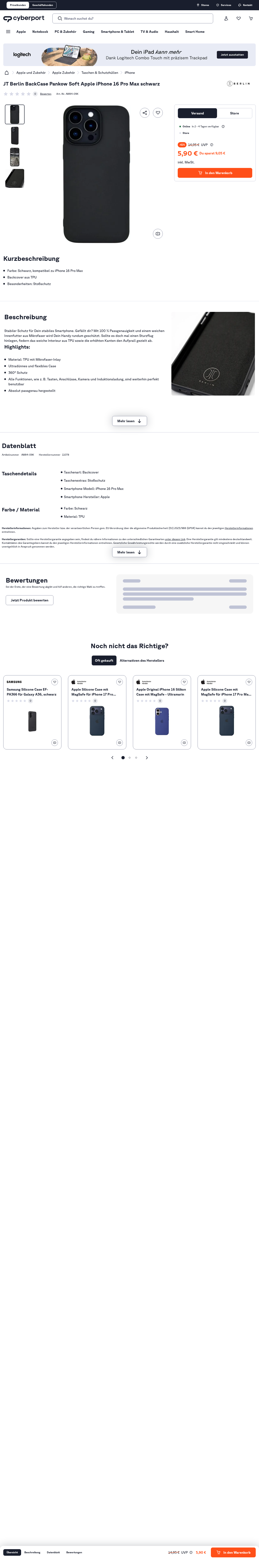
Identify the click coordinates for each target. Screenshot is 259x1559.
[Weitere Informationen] (223, 126)
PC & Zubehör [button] (65, 31)
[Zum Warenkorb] (251, 18)
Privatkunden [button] (18, 5)
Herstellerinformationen (239, 528)
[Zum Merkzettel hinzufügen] (158, 113)
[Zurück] (112, 758)
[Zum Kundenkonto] (226, 18)
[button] (211, 144)
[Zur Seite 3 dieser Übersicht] (136, 757)
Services (226, 5)
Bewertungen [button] (74, 1552)
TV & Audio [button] (149, 31)
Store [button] (234, 113)
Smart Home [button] (195, 31)
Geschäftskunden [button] (42, 5)
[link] (20, 93)
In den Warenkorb (218, 173)
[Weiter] (147, 758)
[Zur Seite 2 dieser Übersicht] (129, 757)
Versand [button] (197, 113)
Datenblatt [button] (53, 1552)
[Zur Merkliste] (238, 18)
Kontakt (247, 5)
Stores (205, 5)
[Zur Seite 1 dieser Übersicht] (123, 757)
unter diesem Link (175, 539)
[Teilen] (145, 113)
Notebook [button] (40, 31)
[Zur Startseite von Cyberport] (23, 18)
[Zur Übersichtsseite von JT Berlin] (238, 83)
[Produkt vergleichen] (158, 234)
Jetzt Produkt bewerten (29, 600)
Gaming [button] (88, 31)
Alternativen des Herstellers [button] (142, 660)
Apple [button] (21, 31)
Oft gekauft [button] (104, 660)
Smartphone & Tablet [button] (117, 31)
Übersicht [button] (12, 1552)
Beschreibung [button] (32, 1552)
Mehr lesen (126, 421)
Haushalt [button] (172, 31)
